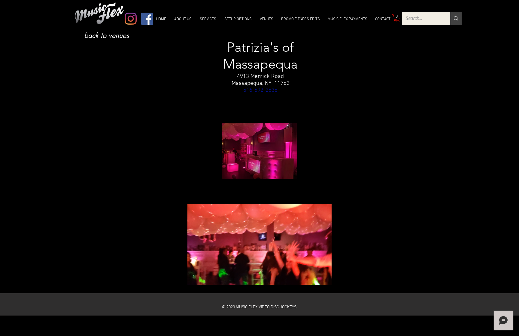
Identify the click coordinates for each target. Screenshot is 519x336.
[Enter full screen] (323, 277)
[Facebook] (147, 19)
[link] (397, 18)
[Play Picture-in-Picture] (313, 277)
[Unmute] (205, 277)
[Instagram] (131, 19)
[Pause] (195, 277)
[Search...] (456, 18)
